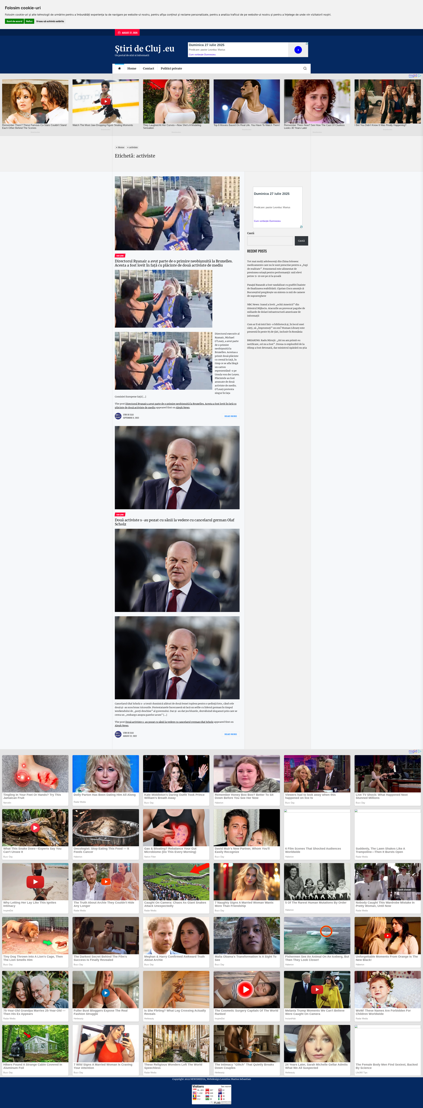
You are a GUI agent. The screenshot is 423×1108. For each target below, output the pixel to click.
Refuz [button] (29, 21)
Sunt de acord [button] (14, 21)
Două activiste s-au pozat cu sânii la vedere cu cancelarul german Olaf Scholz (174, 522)
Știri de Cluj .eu (144, 49)
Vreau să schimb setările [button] (50, 21)
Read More (231, 416)
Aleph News (183, 407)
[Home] (119, 68)
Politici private (171, 68)
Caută (250, 233)
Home (131, 68)
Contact (148, 68)
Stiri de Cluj (128, 414)
